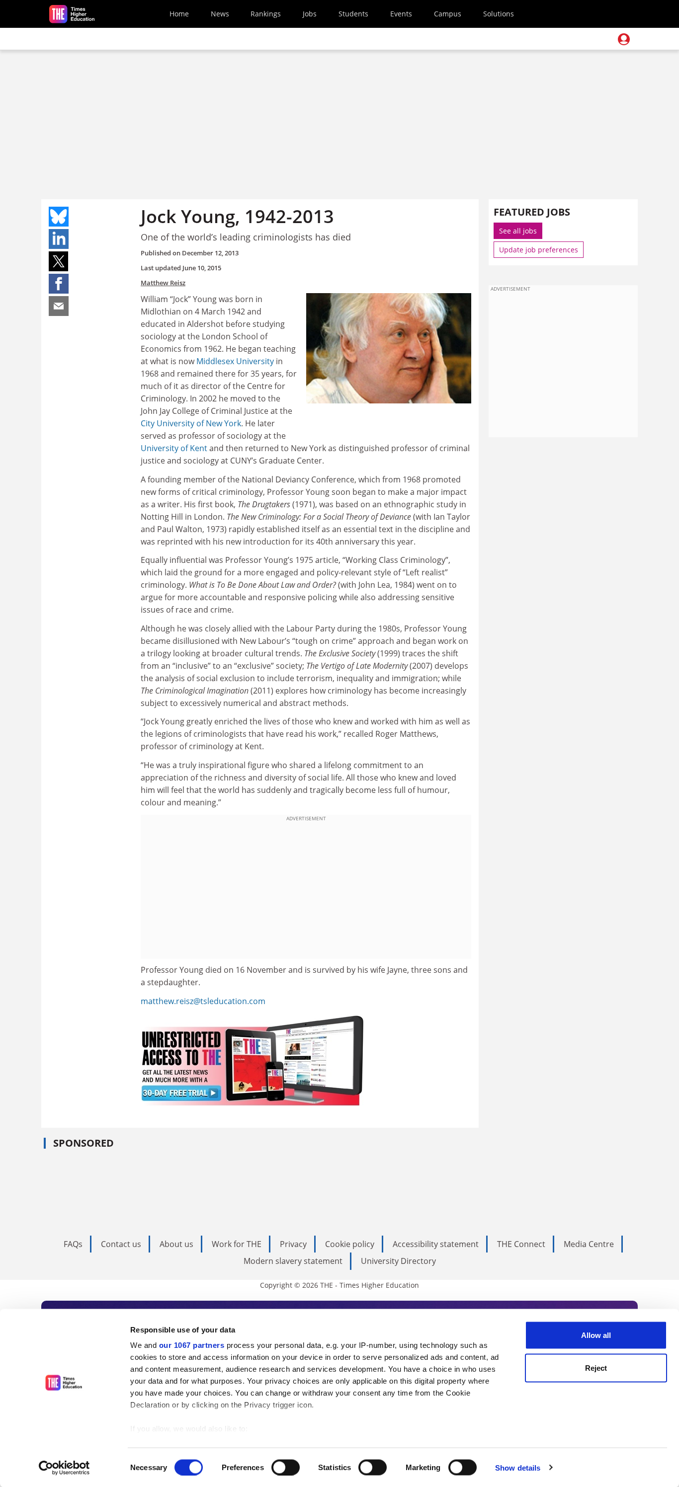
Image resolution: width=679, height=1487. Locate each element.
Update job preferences (538, 249)
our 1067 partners (192, 1345)
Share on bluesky (59, 217)
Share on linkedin (59, 239)
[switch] (285, 1467)
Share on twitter (59, 261)
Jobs (310, 13)
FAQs (73, 1244)
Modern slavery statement (293, 1260)
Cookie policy (349, 1244)
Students (353, 13)
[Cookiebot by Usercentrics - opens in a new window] (64, 1467)
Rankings (266, 13)
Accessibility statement (436, 1244)
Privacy (293, 1244)
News (220, 13)
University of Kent (174, 448)
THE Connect (521, 1244)
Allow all (596, 1335)
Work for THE (236, 1244)
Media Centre (589, 1244)
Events (401, 13)
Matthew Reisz (163, 282)
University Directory (398, 1260)
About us (176, 1244)
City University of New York (191, 423)
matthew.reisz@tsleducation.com (203, 1001)
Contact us (121, 1244)
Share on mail (59, 306)
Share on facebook (59, 284)
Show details (517, 1467)
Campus (447, 13)
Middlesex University (235, 361)
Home (179, 13)
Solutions (498, 13)
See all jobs (518, 230)
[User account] (624, 39)
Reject (596, 1367)
